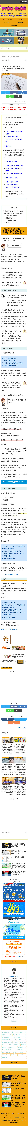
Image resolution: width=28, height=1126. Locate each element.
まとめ (7, 222)
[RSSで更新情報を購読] (14, 722)
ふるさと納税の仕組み (11, 215)
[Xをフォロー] (20, 719)
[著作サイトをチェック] (7, 719)
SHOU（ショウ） (14, 976)
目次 (12, 207)
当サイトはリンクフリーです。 (7, 1114)
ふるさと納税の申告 (11, 220)
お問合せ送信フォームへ (20, 1117)
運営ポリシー (21, 1113)
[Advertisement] (14, 686)
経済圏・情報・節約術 (7, 667)
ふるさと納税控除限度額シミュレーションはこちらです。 (14, 482)
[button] (26, 48)
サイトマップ (7, 1117)
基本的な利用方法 (10, 218)
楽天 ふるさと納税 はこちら (9, 574)
